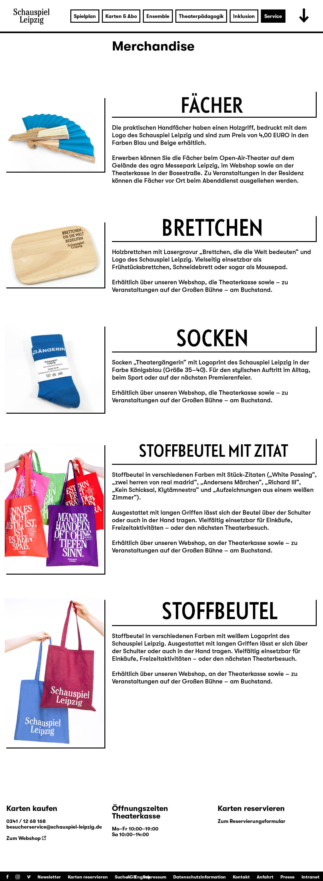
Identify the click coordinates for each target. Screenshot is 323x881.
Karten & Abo (121, 16)
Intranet (311, 876)
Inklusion (244, 16)
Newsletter (49, 876)
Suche (121, 876)
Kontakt (241, 876)
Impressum (154, 876)
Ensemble (157, 16)
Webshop (192, 282)
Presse (287, 876)
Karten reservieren (88, 876)
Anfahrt (265, 876)
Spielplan (85, 16)
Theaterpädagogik (201, 16)
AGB (131, 876)
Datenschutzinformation (199, 876)
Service (273, 16)
